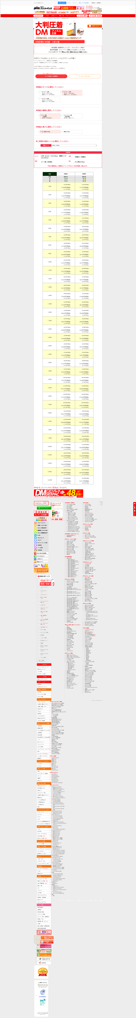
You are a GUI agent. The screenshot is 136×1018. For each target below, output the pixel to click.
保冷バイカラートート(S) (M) (58, 796)
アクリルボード (54, 773)
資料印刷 (59, 712)
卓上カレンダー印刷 (71, 515)
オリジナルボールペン (56, 814)
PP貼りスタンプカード (72, 669)
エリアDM (40, 671)
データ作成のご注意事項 (51, 76)
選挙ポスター (40, 873)
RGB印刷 (42, 635)
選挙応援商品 (40, 907)
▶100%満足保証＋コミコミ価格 (92, 7)
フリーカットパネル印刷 (89, 588)
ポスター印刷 (87, 577)
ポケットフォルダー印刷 (89, 672)
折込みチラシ (40, 708)
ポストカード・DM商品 (89, 540)
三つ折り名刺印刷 (70, 637)
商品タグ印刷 (69, 645)
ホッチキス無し (55, 715)
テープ (39, 816)
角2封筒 (87, 654)
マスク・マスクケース (56, 862)
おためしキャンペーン (42, 686)
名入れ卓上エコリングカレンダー (73, 526)
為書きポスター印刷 (88, 594)
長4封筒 (87, 649)
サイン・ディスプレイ (42, 833)
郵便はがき (40, 797)
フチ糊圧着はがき (41, 802)
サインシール (54, 762)
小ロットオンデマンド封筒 (89, 661)
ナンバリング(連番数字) (71, 674)
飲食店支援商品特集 (42, 928)
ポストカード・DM (41, 792)
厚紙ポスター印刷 (88, 578)
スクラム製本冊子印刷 (72, 607)
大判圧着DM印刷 (88, 552)
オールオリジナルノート (57, 842)
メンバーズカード (70, 650)
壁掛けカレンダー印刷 (89, 606)
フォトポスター (41, 851)
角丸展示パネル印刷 (88, 587)
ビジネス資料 (40, 746)
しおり (87, 511)
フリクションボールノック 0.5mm (59, 851)
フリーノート (55, 845)
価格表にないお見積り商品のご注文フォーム (44, 959)
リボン (39, 819)
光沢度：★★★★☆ (47, 116)
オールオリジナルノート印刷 (72, 613)
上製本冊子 (40, 732)
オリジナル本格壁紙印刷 (44, 620)
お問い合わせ (62, 2)
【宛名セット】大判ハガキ (89, 553)
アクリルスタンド (55, 781)
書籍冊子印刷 (54, 725)
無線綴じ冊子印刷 (70, 584)
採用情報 (90, 900)
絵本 (38, 751)
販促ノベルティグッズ (42, 679)
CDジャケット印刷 (88, 678)
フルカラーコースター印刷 (56, 744)
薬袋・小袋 (40, 885)
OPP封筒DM (87, 572)
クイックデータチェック (71, 676)
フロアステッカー (55, 769)
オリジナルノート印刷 (71, 614)
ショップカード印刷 (70, 638)
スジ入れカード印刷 (70, 634)
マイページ (74, 2)
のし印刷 (39, 892)
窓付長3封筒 (88, 650)
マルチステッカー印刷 (89, 521)
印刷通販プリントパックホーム (40, 18)
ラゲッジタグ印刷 (55, 742)
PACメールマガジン (44, 946)
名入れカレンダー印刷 (71, 520)
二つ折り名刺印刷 (70, 635)
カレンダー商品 (88, 603)
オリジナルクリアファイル (56, 830)
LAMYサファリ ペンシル (57, 813)
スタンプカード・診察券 (43, 773)
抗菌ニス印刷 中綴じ (71, 566)
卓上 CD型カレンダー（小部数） (57, 704)
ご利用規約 (95, 900)
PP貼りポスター (70, 663)
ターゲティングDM (41, 673)
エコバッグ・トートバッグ (56, 786)
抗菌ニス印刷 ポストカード (72, 575)
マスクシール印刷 (88, 639)
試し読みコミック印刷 (71, 580)
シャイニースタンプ (44, 587)
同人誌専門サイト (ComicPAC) (44, 737)
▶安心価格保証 (89, 6)
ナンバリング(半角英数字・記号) (72, 675)
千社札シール (54, 758)
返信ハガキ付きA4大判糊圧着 (90, 558)
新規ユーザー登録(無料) (84, 2)
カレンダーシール (55, 766)
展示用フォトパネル (42, 853)
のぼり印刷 (44, 627)
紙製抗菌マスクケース (57, 866)
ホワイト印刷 (43, 629)
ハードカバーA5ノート (57, 859)
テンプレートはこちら (84, 76)
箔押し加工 (69, 670)
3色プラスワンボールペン (57, 847)
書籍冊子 (39, 758)
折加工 (72, 655)
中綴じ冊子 (40, 725)
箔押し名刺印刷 (69, 629)
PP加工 (71, 662)
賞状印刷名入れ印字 (70, 673)
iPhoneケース (54, 882)
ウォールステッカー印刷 (44, 624)
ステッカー (40, 814)
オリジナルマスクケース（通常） (58, 868)
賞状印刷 (53, 739)
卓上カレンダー (55, 840)
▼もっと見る (41, 660)
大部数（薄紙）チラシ (42, 706)
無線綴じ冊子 (40, 728)
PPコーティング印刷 (70, 644)
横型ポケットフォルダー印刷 (90, 670)
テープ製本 (55, 716)
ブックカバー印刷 (70, 585)
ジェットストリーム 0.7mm (57, 815)
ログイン (69, 2)
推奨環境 (100, 900)
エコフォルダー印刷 (88, 677)
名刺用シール (54, 761)
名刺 (38, 771)
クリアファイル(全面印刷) (56, 706)
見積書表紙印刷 (54, 717)
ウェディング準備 (41, 914)
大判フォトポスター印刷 (89, 514)
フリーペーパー (41, 744)
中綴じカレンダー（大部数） (58, 837)
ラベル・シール (41, 812)
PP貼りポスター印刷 (88, 582)
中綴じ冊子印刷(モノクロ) (56, 720)
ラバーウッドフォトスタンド (58, 873)
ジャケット (40, 890)
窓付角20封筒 (88, 660)
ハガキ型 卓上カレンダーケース (91, 611)
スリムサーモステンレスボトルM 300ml (58, 807)
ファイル (39, 765)
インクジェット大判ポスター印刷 (91, 583)
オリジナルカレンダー (56, 835)
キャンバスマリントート (57, 795)
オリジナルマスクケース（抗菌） (58, 867)
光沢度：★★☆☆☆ (69, 116)
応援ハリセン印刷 (44, 612)
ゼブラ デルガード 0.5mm (57, 879)
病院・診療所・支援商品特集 (44, 926)
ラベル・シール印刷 (88, 638)
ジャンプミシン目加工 (71, 660)
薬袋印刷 (86, 666)
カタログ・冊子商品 (70, 579)
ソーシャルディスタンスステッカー (91, 687)
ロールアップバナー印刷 (89, 517)
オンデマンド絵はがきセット (57, 709)
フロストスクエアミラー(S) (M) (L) (59, 829)
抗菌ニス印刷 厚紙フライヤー (73, 560)
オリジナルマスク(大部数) (57, 864)
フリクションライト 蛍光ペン (58, 856)
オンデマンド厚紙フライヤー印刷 (57, 733)
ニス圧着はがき (41, 804)
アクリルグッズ (43, 591)
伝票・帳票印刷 (43, 616)
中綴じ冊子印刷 (71, 598)
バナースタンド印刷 (88, 516)
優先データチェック (70, 678)
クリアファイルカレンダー (89, 625)
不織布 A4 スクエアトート (57, 787)
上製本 (86, 688)
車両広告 (39, 713)
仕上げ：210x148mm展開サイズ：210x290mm (70, 93)
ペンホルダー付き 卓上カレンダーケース (92, 613)
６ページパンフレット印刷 (71, 619)
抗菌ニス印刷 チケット (72, 576)
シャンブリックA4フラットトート (59, 791)
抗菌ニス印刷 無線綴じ (72, 565)
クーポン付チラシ (41, 715)
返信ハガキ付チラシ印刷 (71, 551)
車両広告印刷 (87, 579)
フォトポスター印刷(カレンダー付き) (73, 531)
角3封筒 (87, 655)
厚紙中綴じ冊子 (69, 609)
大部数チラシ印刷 (70, 541)
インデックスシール (55, 757)
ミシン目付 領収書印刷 (56, 749)
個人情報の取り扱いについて (70, 900)
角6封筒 (87, 657)
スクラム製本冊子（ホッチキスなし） (44, 730)
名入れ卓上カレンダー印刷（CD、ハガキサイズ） (72, 525)
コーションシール (55, 767)
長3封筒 (87, 662)
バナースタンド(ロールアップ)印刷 (91, 598)
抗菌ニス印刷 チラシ (71, 559)
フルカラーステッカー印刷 (89, 520)
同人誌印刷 (40, 735)
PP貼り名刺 (70, 668)
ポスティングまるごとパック (43, 666)
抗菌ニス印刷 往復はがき (72, 571)
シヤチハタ (44, 594)
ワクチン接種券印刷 (55, 752)
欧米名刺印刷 (69, 632)
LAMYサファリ (55, 820)
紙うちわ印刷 (69, 506)
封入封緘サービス (41, 788)
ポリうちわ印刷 (69, 505)
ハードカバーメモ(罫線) (57, 861)
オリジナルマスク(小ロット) (58, 863)
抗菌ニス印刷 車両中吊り (72, 574)
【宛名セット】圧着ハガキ (89, 549)
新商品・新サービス (44, 576)
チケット (39, 775)
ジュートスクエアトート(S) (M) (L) (59, 797)
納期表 (44, 963)
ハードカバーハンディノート (58, 858)
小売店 (39, 923)
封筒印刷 (89, 646)
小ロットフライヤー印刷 (56, 731)
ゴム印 (43, 605)
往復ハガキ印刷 (87, 557)
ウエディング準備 (88, 684)
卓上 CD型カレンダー (89, 614)
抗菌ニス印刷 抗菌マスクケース (73, 561)
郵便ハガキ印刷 (54, 748)
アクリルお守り (54, 777)
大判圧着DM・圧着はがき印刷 (53, 18)
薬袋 (52, 894)
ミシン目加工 (69, 659)
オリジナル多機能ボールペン (57, 846)
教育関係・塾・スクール (43, 921)
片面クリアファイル (56, 832)
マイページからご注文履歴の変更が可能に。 (44, 955)
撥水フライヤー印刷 (70, 549)
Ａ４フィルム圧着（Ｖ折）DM (90, 569)
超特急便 (39, 684)
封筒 (38, 806)
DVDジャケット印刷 (88, 679)
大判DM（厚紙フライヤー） (43, 704)
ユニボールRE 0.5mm (56, 819)
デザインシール (87, 641)
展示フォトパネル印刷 (89, 515)
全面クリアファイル (56, 831)
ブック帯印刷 (69, 586)
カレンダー (43, 753)
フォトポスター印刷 (88, 581)
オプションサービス (42, 902)
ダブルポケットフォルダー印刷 (90, 671)
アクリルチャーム (55, 775)
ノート (39, 739)
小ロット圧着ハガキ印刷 (89, 548)
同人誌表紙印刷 (87, 683)
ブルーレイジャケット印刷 (89, 681)
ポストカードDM (88, 563)
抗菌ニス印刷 (69, 558)
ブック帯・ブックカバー (43, 756)
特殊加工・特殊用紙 (42, 897)
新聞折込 (68, 554)
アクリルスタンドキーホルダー (57, 782)
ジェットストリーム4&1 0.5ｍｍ (58, 853)
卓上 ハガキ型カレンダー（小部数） (91, 621)
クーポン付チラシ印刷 (71, 550)
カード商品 (73, 625)
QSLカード (40, 780)
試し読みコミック (44, 640)
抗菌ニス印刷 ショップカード (73, 570)
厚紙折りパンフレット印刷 (89, 689)
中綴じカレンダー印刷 (72, 514)
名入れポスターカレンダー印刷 (73, 528)
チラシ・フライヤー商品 (71, 539)
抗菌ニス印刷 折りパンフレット (73, 564)
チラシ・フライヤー (42, 701)
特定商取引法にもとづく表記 (82, 900)
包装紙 (42, 643)
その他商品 (87, 627)
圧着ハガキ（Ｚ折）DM (89, 568)
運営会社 (61, 900)
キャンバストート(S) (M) (57, 790)
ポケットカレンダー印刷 (72, 516)
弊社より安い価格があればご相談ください (74, 52)
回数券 (39, 778)
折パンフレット (41, 742)
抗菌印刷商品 (69, 556)
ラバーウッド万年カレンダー (58, 874)
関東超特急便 (69, 536)
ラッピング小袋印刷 (88, 667)
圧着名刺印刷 (69, 628)
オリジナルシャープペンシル (57, 810)
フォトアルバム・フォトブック (44, 749)
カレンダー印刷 (69, 511)
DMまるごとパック (41, 669)
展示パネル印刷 (87, 584)
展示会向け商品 (41, 912)
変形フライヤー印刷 (70, 544)
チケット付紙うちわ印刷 (71, 504)
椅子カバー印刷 (43, 598)
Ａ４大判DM (87, 564)
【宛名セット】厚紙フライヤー (90, 555)
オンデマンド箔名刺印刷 (56, 737)
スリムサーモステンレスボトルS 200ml (58, 804)
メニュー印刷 (43, 657)
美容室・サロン (41, 919)
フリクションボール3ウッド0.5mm (59, 852)
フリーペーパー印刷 (72, 597)
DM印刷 (86, 544)
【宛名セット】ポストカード (90, 543)
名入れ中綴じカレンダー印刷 (73, 522)
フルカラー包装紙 (41, 720)
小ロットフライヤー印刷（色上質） (58, 732)
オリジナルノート (55, 841)
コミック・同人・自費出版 (43, 916)
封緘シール (54, 763)
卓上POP (39, 831)
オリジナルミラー (55, 826)
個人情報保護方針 (42, 996)
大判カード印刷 (69, 640)
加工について (40, 899)
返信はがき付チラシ (42, 718)
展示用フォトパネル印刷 (89, 586)
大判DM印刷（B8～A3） (89, 554)
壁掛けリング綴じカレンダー (44, 646)
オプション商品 (70, 653)
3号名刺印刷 (71, 633)
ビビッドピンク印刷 (44, 632)
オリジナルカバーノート (56, 857)
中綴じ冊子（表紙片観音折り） (72, 606)
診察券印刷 (69, 639)
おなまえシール (87, 640)
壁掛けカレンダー (56, 836)
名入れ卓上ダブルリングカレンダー (74, 527)
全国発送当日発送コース (71, 535)
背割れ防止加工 (69, 681)
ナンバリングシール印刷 (44, 602)
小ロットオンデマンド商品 (57, 701)
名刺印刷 (68, 627)
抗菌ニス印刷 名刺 (71, 569)
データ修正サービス (70, 679)
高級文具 (53, 884)
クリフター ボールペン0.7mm (58, 818)
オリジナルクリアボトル (56, 798)
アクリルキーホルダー (56, 776)
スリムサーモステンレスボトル (57, 802)
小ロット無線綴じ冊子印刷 (56, 710)
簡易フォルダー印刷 (88, 676)
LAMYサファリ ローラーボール (58, 821)
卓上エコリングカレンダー (44, 654)
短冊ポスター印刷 (88, 592)
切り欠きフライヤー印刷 (71, 552)
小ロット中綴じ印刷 (70, 617)
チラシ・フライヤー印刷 (71, 540)
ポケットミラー (55, 827)
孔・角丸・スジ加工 (70, 658)
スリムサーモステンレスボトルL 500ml (58, 809)
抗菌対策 (39, 909)
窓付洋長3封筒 (88, 652)
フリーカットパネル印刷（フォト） (91, 519)
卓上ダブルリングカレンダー (44, 650)
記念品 (53, 872)
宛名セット (40, 790)
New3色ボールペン (56, 848)
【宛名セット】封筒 (88, 645)
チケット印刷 (69, 643)
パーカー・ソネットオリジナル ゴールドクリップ (59, 824)
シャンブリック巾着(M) (57, 792)
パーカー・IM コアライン (57, 825)
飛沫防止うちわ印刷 (70, 510)
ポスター (39, 711)
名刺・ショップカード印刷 (89, 535)
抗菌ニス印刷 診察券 (71, 563)
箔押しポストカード (88, 559)
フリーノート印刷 (88, 682)
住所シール (54, 768)
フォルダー (40, 763)
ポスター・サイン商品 (89, 575)
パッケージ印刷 (43, 637)
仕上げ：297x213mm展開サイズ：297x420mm (48, 93)
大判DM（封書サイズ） (89, 573)
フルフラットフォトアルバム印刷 (72, 581)
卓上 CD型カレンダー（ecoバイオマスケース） (92, 616)
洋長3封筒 (87, 651)
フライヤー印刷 (87, 504)
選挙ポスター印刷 (88, 593)
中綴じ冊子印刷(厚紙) (55, 721)
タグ (38, 888)
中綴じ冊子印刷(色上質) (56, 722)
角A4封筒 (87, 656)
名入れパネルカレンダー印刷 (73, 530)
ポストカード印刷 (88, 505)
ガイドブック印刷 (70, 622)
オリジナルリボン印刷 (89, 644)
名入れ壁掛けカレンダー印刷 (73, 521)
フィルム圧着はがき (42, 799)
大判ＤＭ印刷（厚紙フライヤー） (72, 546)
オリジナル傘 (54, 869)
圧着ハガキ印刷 (87, 547)
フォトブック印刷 (70, 583)
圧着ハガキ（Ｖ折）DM (89, 567)
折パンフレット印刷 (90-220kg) (72, 618)
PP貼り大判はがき (71, 665)
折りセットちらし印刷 (71, 545)
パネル (39, 829)
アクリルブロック (55, 778)
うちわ (39, 871)
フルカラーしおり (88, 692)
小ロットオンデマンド (42, 895)
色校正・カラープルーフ (71, 654)
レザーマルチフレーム (57, 877)
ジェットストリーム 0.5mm (57, 816)
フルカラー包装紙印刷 (89, 665)
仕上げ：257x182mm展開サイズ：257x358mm (48, 100)
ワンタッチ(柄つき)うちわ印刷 (72, 509)
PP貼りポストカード (71, 664)
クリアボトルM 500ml (56, 801)
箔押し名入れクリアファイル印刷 (57, 705)
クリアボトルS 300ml (56, 800)
